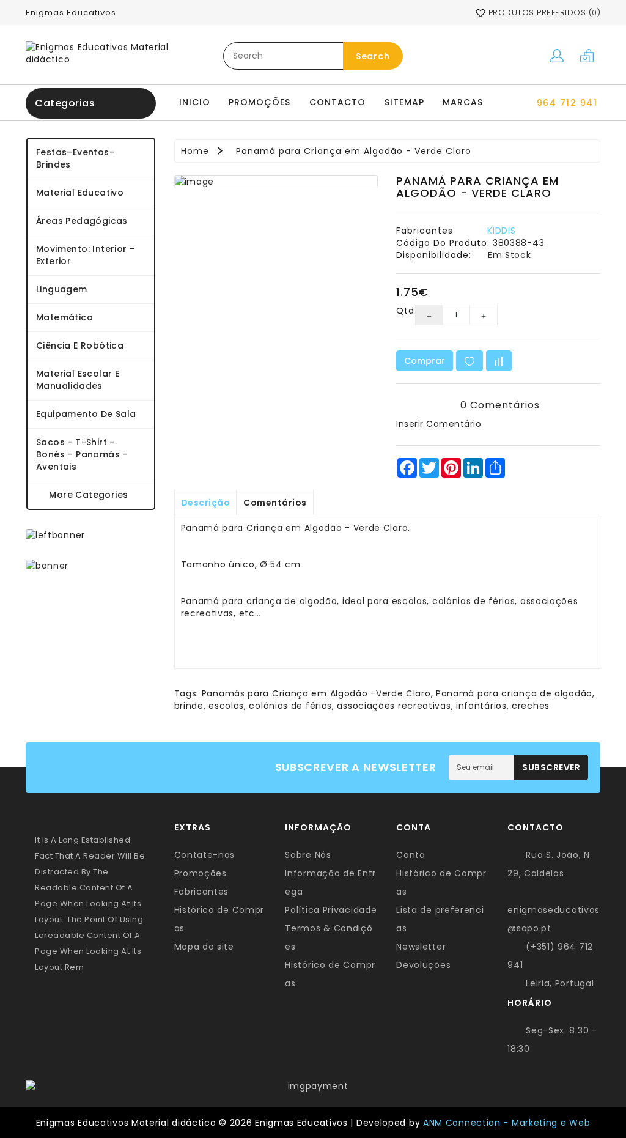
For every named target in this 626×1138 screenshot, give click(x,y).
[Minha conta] (556, 54)
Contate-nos (204, 855)
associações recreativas (394, 706)
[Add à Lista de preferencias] (469, 360)
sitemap (404, 102)
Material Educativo (79, 193)
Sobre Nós (308, 855)
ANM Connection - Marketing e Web (506, 1123)
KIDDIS (501, 230)
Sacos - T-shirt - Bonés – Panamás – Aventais (82, 454)
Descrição (205, 503)
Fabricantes (201, 891)
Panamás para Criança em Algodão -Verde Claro (316, 693)
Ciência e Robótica (79, 345)
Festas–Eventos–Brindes (75, 158)
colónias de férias (290, 706)
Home (195, 151)
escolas (226, 706)
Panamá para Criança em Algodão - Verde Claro (353, 151)
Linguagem (61, 289)
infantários (481, 706)
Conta (410, 855)
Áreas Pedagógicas (82, 221)
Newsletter (421, 946)
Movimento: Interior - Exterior (85, 255)
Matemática (64, 317)
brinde (189, 706)
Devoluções (423, 965)
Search (373, 56)
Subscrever (551, 767)
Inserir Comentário (438, 424)
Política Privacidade (331, 910)
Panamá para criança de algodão (514, 693)
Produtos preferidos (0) (542, 12)
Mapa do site (204, 946)
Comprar (424, 361)
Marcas (463, 102)
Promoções (259, 102)
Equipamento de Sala (86, 414)
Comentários (275, 503)
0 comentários (500, 405)
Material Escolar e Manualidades (77, 380)
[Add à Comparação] (499, 360)
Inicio (194, 102)
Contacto (337, 102)
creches (531, 706)
